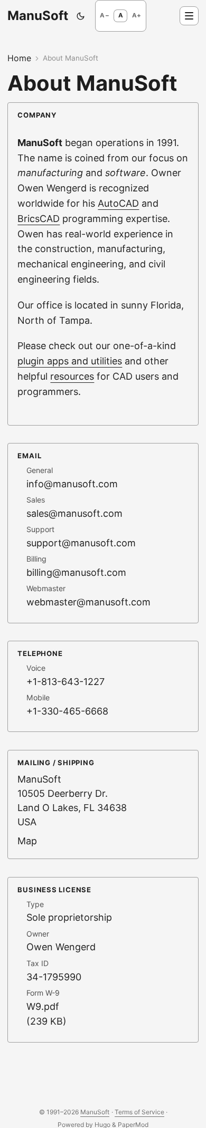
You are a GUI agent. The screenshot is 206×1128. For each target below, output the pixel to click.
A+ (136, 15)
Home (19, 58)
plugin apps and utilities (69, 361)
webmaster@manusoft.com (88, 602)
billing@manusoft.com (76, 572)
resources (72, 376)
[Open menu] (189, 15)
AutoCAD (118, 203)
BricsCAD (38, 218)
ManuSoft (37, 15)
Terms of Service (139, 1112)
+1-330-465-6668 (67, 711)
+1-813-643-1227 (65, 681)
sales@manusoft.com (74, 513)
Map (27, 840)
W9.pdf (42, 1006)
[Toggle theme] (81, 16)
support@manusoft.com (81, 542)
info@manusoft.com (72, 483)
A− (104, 15)
